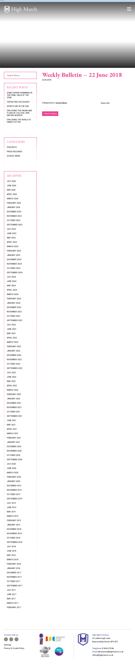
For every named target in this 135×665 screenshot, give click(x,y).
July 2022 (11, 372)
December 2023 (14, 307)
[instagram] (114, 9)
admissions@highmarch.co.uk (110, 652)
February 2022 (14, 394)
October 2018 (13, 538)
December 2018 (14, 529)
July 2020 (11, 464)
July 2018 (11, 546)
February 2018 (14, 564)
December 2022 (14, 355)
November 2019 (14, 490)
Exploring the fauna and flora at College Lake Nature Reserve (19, 113)
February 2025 (14, 251)
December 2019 (14, 485)
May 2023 (11, 333)
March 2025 (12, 246)
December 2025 (14, 211)
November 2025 (14, 216)
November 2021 (14, 407)
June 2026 (11, 185)
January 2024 (13, 303)
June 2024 (11, 281)
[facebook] (105, 9)
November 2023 (14, 311)
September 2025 (14, 225)
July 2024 (11, 277)
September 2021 (14, 416)
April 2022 (12, 385)
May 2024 (11, 285)
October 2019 (13, 494)
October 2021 (13, 412)
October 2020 (13, 455)
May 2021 (11, 425)
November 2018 (14, 533)
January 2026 (13, 207)
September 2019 (14, 498)
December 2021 (14, 403)
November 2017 (14, 577)
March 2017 (12, 603)
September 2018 (14, 542)
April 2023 (12, 338)
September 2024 (14, 272)
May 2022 (11, 381)
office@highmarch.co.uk (102, 655)
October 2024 (13, 268)
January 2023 (13, 351)
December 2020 (14, 446)
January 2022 (13, 398)
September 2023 (14, 320)
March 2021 (12, 433)
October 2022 (13, 364)
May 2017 (11, 599)
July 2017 (11, 590)
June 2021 (11, 420)
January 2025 (13, 255)
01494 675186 (108, 648)
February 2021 (14, 438)
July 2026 (11, 181)
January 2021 (13, 442)
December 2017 (14, 572)
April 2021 (12, 429)
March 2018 (12, 559)
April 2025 (12, 242)
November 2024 (14, 264)
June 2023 (11, 329)
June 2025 (11, 233)
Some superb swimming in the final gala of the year (19, 95)
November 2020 (14, 451)
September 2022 (14, 368)
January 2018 (13, 568)
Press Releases (14, 151)
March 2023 (12, 342)
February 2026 (14, 203)
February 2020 (14, 477)
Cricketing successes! (18, 102)
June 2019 (11, 507)
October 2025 (13, 220)
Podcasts (12, 147)
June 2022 (11, 377)
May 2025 (11, 238)
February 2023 (14, 346)
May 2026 (11, 190)
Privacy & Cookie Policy (14, 648)
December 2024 (14, 259)
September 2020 (14, 459)
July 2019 (11, 503)
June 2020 (11, 468)
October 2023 (13, 316)
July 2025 (11, 229)
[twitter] (109, 9)
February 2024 (14, 298)
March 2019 (12, 516)
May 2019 (11, 512)
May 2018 (11, 555)
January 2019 (13, 525)
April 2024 (12, 290)
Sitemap (7, 645)
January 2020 (13, 481)
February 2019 (14, 520)
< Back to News (50, 113)
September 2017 (14, 585)
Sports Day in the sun (18, 106)
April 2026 (12, 194)
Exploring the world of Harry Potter (19, 120)
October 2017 (13, 581)
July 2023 (11, 325)
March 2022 (12, 390)
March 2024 (12, 294)
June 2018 (11, 551)
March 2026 (12, 198)
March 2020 (12, 472)
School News (61, 103)
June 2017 (11, 594)
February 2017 (14, 607)
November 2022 (14, 359)
